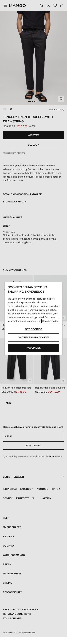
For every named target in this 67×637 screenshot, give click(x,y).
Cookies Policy (50, 321)
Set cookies (33, 329)
